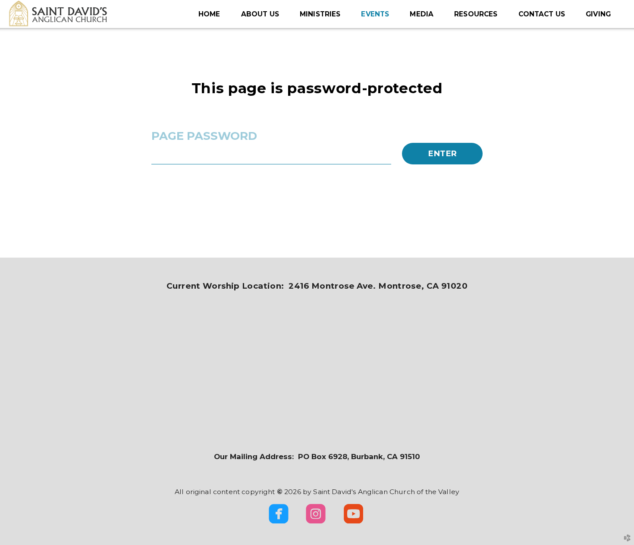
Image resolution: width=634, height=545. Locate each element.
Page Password (204, 136)
